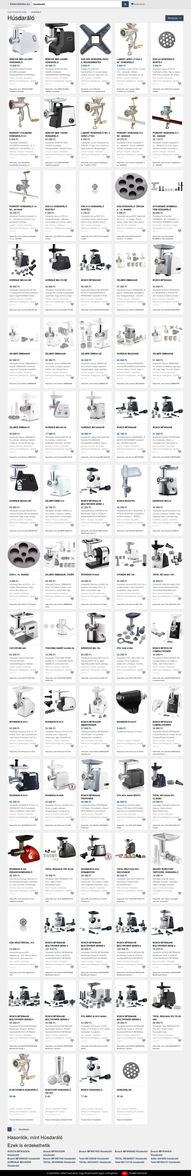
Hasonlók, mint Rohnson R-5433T (130, 751)
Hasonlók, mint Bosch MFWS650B (130, 457)
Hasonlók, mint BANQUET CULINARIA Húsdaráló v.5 (19, 163)
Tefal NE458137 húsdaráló (165, 1162)
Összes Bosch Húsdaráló (91, 1120)
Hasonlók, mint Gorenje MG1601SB (23, 310)
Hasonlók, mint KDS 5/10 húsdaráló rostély (95, 237)
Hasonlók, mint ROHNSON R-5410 (22, 825)
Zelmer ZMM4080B (19, 353)
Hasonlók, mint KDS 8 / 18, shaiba (22, 604)
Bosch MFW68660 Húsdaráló (131, 1151)
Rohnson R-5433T (126, 721)
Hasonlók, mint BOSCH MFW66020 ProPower (94, 826)
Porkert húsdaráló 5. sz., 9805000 (166, 134)
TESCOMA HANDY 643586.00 (59, 648)
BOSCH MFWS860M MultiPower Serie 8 (56, 944)
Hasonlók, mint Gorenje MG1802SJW (95, 457)
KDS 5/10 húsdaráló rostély (92, 208)
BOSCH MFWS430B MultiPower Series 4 (57, 1018)
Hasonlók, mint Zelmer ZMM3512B (94, 383)
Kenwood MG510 (162, 500)
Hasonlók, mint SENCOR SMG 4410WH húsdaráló (21, 90)
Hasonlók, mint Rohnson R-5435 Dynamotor (94, 900)
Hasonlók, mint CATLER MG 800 (22, 678)
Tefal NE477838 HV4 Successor (128, 870)
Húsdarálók (124, 1089)
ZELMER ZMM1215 (54, 500)
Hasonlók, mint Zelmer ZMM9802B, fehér (58, 605)
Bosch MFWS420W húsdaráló (54, 1153)
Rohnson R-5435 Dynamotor (90, 870)
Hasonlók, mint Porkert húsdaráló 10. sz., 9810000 (22, 237)
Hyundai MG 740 (125, 574)
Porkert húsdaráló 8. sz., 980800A (130, 134)
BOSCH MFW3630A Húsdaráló (18, 1153)
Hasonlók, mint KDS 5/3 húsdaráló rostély (58, 237)
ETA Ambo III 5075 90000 (93, 1016)
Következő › (24, 1129)
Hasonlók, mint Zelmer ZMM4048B (58, 383)
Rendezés (172, 18)
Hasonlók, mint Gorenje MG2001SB (23, 531)
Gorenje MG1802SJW (92, 427)
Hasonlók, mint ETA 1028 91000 (129, 678)
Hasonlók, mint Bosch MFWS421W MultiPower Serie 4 (94, 532)
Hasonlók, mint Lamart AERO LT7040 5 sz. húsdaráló (128, 90)
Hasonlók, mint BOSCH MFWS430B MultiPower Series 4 (59, 1047)
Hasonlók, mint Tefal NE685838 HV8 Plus (59, 900)
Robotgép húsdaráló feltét (58, 1091)
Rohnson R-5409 (54, 795)
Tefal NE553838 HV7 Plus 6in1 (167, 1018)
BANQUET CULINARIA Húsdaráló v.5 (20, 134)
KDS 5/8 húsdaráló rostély (163, 61)
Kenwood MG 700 (90, 648)
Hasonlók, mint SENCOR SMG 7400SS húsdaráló (57, 163)
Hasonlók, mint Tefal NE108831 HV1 (166, 604)
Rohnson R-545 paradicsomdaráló (20, 870)
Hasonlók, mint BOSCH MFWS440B (166, 457)
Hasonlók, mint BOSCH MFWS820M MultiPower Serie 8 (166, 973)
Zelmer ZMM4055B (163, 353)
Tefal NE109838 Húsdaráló (94, 1158)
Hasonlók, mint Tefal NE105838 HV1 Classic (166, 826)
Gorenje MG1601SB (20, 280)
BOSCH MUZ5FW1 (126, 500)
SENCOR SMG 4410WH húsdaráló (20, 61)
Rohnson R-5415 (54, 721)
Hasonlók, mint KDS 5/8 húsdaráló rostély (166, 90)
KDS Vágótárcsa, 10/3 (21, 942)
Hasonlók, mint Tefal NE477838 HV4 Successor (131, 900)
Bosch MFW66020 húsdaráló (23, 1158)
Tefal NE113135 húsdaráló (129, 1162)
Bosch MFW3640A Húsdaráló (161, 1153)
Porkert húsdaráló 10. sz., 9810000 (23, 208)
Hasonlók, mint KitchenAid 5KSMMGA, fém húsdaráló (163, 237)
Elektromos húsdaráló (23, 1089)
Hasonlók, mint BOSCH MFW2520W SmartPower (95, 752)
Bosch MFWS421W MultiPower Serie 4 (92, 502)
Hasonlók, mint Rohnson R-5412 (22, 751)
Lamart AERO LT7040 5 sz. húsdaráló (129, 61)
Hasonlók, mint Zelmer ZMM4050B (130, 310)
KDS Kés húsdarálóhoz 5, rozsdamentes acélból (94, 62)
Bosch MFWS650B (126, 427)
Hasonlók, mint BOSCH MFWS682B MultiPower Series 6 (23, 1047)
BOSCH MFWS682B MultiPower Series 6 (21, 1018)
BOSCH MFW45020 (162, 280)
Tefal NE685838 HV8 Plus (59, 868)
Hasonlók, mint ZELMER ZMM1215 (58, 531)
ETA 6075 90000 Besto (129, 795)
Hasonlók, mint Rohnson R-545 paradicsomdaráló (21, 900)
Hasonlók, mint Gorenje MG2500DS (130, 383)
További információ (138, 1173)
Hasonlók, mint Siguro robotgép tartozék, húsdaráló (165, 900)
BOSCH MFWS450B (91, 280)
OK (124, 1173)
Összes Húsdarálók (124, 1120)
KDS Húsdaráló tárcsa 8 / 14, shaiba (130, 208)
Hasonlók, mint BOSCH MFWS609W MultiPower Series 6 (95, 973)
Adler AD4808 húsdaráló (164, 1158)
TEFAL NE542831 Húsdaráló (95, 1162)
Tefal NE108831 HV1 (164, 574)
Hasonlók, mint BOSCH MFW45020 (166, 310)
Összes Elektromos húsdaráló (21, 1120)
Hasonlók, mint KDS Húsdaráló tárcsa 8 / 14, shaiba (129, 237)
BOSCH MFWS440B (162, 427)
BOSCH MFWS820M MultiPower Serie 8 (164, 944)
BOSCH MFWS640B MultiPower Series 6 (129, 1018)
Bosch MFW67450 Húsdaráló (95, 1151)
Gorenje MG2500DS (128, 353)
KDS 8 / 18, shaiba (19, 574)
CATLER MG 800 (17, 648)
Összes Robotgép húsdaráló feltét (58, 1120)
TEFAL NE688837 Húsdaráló (131, 1158)
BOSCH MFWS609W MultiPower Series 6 (93, 944)
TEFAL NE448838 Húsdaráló (59, 1162)
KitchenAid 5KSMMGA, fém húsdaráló (165, 208)
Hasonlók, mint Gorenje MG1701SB (59, 310)
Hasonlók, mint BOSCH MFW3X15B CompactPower (166, 679)
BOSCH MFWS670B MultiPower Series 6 (129, 944)
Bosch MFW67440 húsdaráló (59, 1158)
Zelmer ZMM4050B (127, 280)
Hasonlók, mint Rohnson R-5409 (58, 825)
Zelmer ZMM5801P (19, 427)
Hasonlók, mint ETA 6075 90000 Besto (129, 826)
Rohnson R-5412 (18, 721)
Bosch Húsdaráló (91, 1089)
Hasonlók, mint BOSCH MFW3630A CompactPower (166, 752)
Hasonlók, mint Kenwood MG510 (165, 531)
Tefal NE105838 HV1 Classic (164, 797)
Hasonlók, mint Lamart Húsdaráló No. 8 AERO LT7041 (94, 163)
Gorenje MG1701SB (56, 280)
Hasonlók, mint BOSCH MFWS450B (95, 310)
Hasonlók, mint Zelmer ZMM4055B (166, 383)
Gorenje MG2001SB (20, 500)
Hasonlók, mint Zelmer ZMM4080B (22, 383)
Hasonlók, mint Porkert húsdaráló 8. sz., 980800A (131, 163)
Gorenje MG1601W (55, 427)
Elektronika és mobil (17, 12)
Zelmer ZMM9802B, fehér (59, 574)
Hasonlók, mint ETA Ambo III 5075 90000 (94, 1047)
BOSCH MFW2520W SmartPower (91, 723)
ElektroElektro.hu (20, 4)
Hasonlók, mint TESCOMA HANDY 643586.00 (58, 679)
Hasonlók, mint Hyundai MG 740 (129, 604)
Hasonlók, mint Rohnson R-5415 (58, 751)
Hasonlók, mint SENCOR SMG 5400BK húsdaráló (57, 90)
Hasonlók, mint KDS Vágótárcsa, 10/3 (22, 973)
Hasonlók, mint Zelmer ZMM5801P (22, 457)
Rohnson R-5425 (90, 574)
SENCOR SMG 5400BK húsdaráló (56, 61)
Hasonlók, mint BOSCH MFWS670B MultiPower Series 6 (130, 973)
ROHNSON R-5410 (18, 795)
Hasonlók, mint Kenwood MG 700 (94, 678)
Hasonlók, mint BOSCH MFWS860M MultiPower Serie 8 (59, 973)
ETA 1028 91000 (125, 648)
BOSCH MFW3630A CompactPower (162, 723)
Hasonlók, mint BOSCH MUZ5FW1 (130, 531)
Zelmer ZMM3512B (91, 353)
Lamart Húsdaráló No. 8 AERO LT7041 (95, 134)
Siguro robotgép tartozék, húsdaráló (165, 870)
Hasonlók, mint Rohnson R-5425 (94, 604)
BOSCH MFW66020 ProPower (90, 797)
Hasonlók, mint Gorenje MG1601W (58, 457)
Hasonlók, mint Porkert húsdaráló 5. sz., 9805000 (167, 163)
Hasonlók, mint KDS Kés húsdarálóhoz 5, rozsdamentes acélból (93, 91)
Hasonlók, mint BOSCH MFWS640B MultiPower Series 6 (130, 1047)
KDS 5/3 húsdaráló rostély (56, 208)
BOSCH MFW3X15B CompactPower (162, 650)
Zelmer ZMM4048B (55, 353)
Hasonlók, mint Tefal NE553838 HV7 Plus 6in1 (166, 1047)
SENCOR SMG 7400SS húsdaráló (56, 134)
